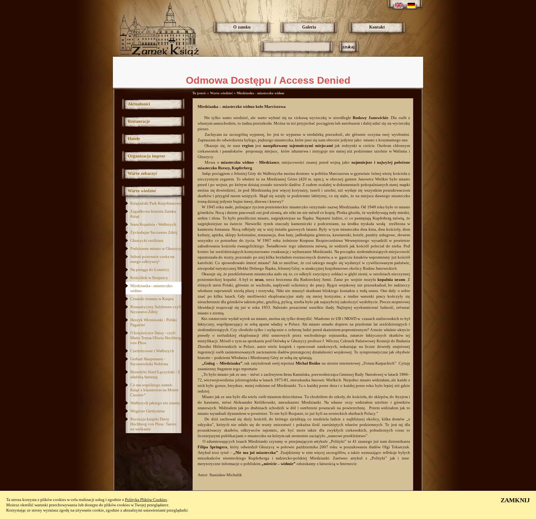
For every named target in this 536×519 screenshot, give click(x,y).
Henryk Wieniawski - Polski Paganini (153, 322)
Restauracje (139, 121)
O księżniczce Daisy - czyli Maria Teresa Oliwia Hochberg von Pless (155, 337)
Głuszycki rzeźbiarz (146, 240)
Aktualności (139, 104)
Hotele (134, 138)
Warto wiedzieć (142, 191)
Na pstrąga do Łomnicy (149, 269)
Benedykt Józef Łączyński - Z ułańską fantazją (155, 374)
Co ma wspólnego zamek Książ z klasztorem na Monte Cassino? (154, 390)
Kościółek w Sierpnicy (149, 277)
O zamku (242, 27)
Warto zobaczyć (142, 173)
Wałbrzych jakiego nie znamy (155, 403)
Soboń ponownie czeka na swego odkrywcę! (152, 259)
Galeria (309, 27)
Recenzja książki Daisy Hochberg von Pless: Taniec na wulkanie (153, 424)
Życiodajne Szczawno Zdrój (153, 232)
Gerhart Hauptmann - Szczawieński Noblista (149, 361)
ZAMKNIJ (515, 500)
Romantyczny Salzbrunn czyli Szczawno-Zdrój (155, 309)
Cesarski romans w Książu (152, 298)
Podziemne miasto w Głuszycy (155, 248)
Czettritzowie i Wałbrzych (152, 350)
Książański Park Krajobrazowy (155, 203)
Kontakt (377, 27)
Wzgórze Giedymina (147, 411)
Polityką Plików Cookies (146, 499)
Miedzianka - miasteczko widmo (151, 288)
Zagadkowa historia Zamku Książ (153, 214)
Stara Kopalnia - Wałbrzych (153, 224)
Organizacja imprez (146, 156)
